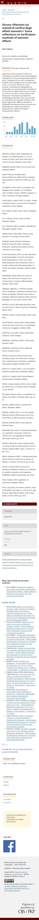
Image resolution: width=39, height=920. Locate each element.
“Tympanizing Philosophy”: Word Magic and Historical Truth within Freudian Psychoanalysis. (21, 637)
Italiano (6, 785)
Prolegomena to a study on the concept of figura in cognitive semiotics (20, 624)
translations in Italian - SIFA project (15, 820)
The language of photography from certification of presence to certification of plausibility (20, 692)
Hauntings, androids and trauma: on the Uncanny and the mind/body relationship (21, 731)
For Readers (7, 799)
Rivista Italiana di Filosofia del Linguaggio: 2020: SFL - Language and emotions (21, 594)
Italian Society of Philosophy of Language (15, 873)
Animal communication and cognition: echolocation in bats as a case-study (20, 650)
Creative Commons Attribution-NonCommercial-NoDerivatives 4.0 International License (17, 565)
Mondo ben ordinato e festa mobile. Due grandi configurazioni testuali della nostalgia (20, 589)
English (6, 782)
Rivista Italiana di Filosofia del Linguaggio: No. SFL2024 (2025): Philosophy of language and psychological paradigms (20, 616)
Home (4, 10)
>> (7, 744)
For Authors (7, 803)
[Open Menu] (2, 2)
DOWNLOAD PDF (11, 504)
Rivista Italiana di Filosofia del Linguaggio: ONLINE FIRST (17, 697)
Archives (11, 10)
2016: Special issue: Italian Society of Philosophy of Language (15, 13)
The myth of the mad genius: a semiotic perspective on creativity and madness (20, 676)
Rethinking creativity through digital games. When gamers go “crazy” (21, 702)
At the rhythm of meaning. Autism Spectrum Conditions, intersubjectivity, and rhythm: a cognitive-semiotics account (20, 610)
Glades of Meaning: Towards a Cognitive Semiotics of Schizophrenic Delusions (19, 718)
